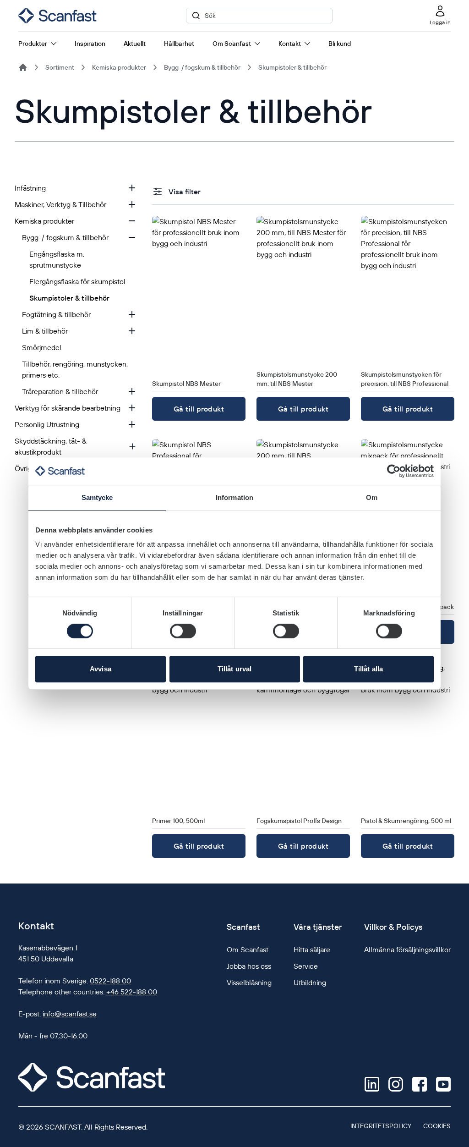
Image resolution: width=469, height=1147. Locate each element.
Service (306, 966)
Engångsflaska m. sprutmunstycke (56, 259)
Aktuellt (135, 43)
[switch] (183, 631)
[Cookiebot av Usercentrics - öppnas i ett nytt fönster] (394, 471)
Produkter (32, 43)
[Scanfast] (22, 67)
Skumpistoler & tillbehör (292, 67)
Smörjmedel (41, 347)
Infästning (30, 188)
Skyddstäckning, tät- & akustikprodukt (51, 446)
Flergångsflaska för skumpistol (77, 281)
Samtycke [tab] (97, 497)
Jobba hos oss (249, 966)
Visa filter (185, 191)
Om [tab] (371, 497)
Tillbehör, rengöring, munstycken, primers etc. (75, 369)
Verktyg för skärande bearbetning (67, 408)
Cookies (437, 1126)
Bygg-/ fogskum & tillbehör (202, 67)
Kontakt (289, 43)
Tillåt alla (368, 669)
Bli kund (339, 43)
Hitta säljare (312, 949)
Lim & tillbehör (45, 331)
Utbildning (310, 982)
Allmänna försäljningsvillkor (407, 949)
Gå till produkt (199, 408)
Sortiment (59, 67)
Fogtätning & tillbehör (56, 314)
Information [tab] (234, 497)
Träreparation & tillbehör (60, 391)
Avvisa (100, 669)
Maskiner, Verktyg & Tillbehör (60, 204)
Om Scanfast (232, 43)
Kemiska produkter (119, 67)
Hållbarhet (179, 43)
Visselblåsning (249, 982)
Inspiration (90, 43)
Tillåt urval (234, 669)
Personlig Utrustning (47, 424)
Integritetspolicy (380, 1126)
